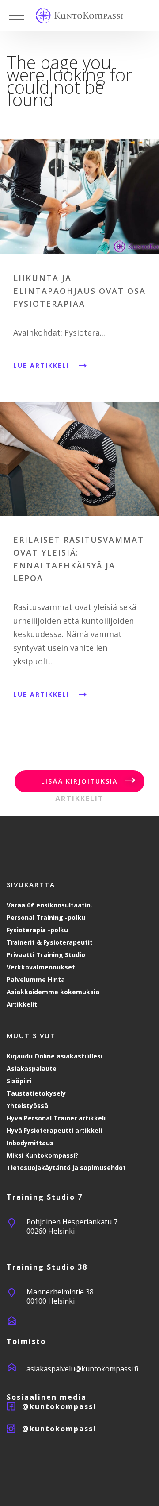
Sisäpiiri (19, 1081)
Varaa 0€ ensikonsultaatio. (49, 905)
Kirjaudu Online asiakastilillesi (54, 1056)
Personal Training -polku (46, 917)
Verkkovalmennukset (41, 967)
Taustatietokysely (36, 1093)
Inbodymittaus (30, 1143)
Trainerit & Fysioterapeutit (50, 942)
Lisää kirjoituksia (79, 781)
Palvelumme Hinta (36, 979)
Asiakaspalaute (32, 1068)
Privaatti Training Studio (46, 954)
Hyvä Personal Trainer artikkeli (56, 1118)
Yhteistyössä (27, 1105)
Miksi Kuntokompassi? (42, 1155)
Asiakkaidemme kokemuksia (53, 992)
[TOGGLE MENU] (16, 16)
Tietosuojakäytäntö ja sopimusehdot (66, 1167)
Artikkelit (22, 1004)
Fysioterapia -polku (37, 930)
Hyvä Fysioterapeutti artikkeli (54, 1130)
